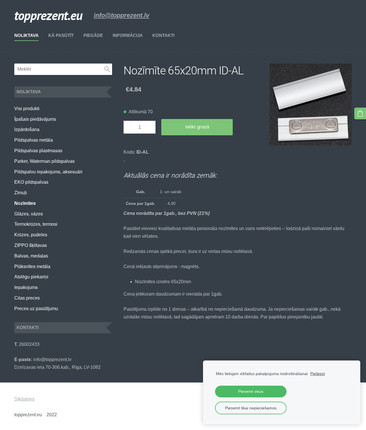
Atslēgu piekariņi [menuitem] (31, 276)
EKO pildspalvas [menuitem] (31, 182)
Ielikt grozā (197, 127)
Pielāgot (317, 373)
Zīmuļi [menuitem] (20, 192)
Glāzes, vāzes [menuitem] (28, 213)
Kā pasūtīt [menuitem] (61, 35)
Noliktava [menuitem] (26, 35)
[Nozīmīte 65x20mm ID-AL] (311, 105)
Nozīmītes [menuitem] (25, 203)
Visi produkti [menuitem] (26, 108)
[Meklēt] (107, 69)
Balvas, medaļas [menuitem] (31, 255)
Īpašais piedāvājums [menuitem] (35, 119)
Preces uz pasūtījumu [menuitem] (36, 308)
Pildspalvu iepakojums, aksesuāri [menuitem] (48, 171)
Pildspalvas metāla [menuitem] (33, 140)
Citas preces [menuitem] (27, 298)
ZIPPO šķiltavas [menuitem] (30, 245)
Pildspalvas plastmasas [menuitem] (38, 150)
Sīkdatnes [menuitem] (24, 399)
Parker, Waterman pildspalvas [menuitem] (44, 161)
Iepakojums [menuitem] (26, 287)
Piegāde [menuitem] (93, 35)
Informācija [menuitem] (128, 35)
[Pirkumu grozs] (360, 113)
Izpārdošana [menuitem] (26, 129)
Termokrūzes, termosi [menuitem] (35, 224)
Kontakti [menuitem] (163, 35)
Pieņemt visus (250, 391)
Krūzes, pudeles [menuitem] (30, 234)
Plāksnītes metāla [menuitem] (32, 266)
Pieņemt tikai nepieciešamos (251, 408)
